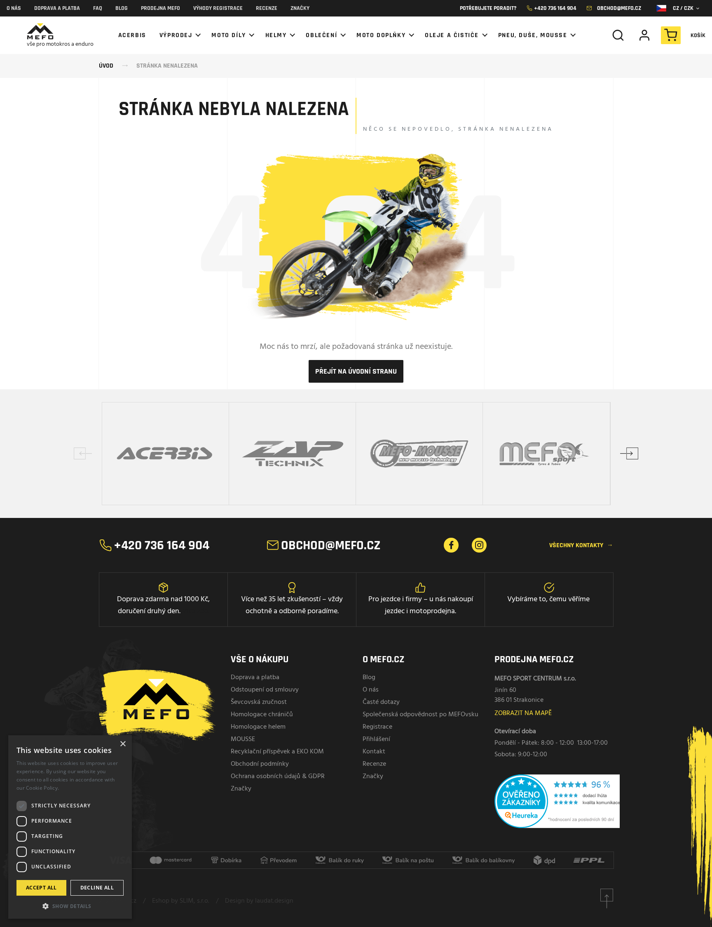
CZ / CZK (686, 8)
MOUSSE (243, 739)
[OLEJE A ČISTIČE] (455, 35)
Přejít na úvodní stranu (356, 371)
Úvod (106, 65)
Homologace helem (258, 727)
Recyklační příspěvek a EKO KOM (277, 751)
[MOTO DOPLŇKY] (384, 35)
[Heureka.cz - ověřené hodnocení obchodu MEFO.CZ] (564, 805)
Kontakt (374, 751)
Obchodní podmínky (260, 764)
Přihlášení (376, 739)
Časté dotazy (381, 702)
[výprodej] (179, 35)
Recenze (266, 8)
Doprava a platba (57, 8)
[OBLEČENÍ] (324, 35)
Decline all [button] (97, 887)
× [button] (122, 744)
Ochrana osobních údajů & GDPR (278, 776)
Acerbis (132, 35)
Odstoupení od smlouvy (265, 690)
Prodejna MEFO (160, 8)
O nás (14, 8)
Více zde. (195, 611)
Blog (121, 8)
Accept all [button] (41, 887)
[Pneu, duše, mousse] (536, 35)
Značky (299, 8)
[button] (70, 906)
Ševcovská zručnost (259, 702)
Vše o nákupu (259, 659)
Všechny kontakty (581, 545)
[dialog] (70, 827)
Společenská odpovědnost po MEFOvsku (420, 714)
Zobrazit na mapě (523, 713)
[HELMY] (279, 35)
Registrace (377, 727)
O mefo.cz (384, 659)
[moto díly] (231, 35)
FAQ (97, 8)
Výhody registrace (218, 8)
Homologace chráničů (262, 714)
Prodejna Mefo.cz (534, 659)
